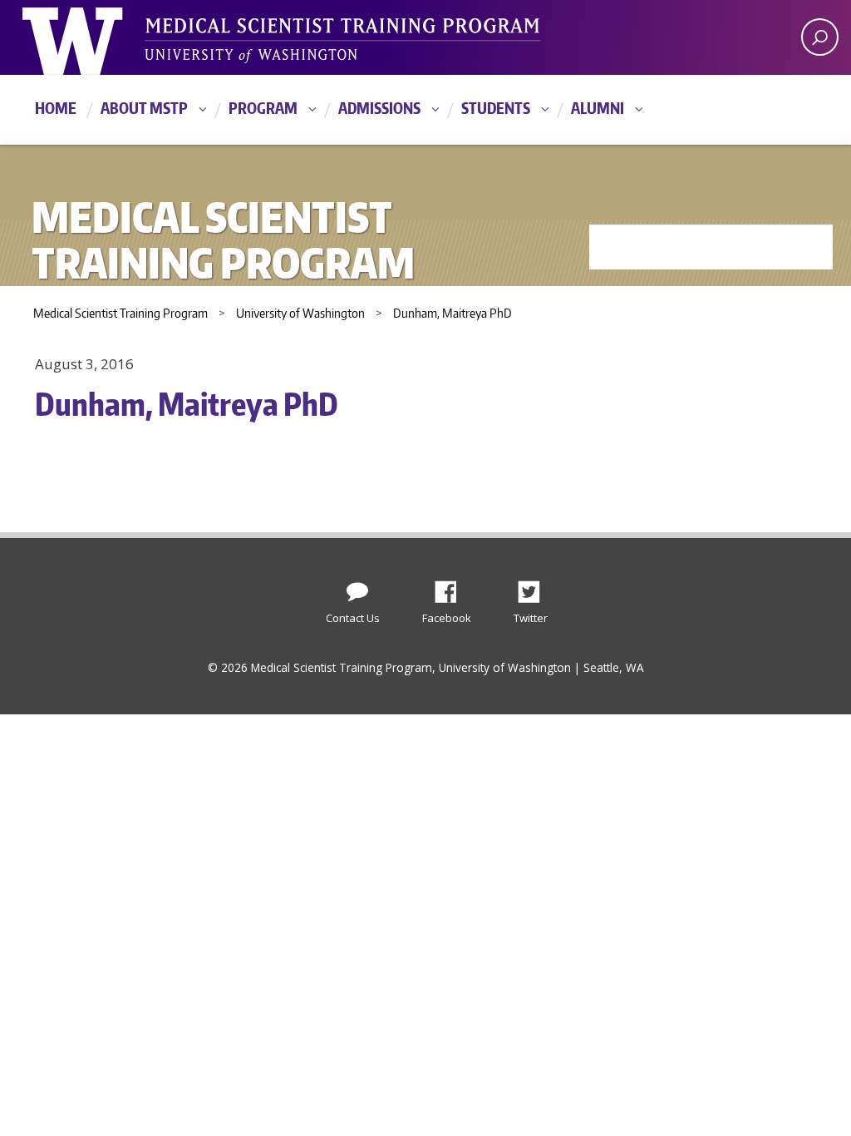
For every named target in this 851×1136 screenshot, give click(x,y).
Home (55, 107)
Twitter (535, 587)
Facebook (452, 587)
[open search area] (820, 37)
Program (263, 107)
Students (495, 107)
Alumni (597, 107)
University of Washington (90, 37)
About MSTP (144, 107)
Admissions (379, 107)
